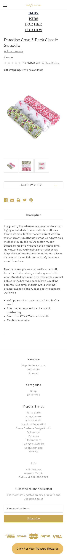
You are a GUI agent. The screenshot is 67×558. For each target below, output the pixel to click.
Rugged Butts (33, 416)
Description (33, 215)
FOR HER (33, 24)
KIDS (33, 19)
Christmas (33, 395)
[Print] (18, 200)
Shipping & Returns (33, 365)
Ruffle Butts (33, 412)
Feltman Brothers (33, 444)
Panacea (33, 436)
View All (33, 451)
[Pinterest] (31, 200)
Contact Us (33, 369)
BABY (33, 13)
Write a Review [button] (50, 63)
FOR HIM (33, 30)
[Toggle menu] (5, 5)
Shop (33, 391)
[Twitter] (25, 200)
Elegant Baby (33, 440)
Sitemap (33, 373)
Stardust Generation (33, 424)
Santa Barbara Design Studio (33, 428)
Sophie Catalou (33, 447)
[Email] (12, 200)
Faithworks (33, 432)
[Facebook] (6, 200)
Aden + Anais (33, 420)
